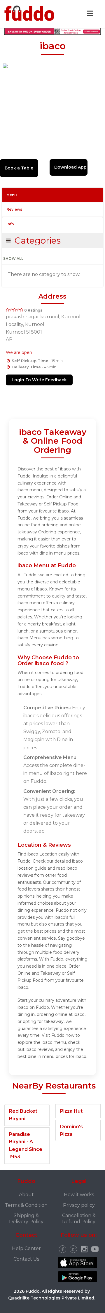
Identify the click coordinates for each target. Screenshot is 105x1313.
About (26, 1194)
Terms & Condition (26, 1205)
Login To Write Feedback (39, 379)
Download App (70, 167)
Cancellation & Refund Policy (79, 1218)
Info (10, 224)
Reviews (14, 209)
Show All (13, 258)
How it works (79, 1194)
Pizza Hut (71, 1111)
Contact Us (26, 1259)
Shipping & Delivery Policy (26, 1218)
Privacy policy (79, 1205)
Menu (11, 195)
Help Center (26, 1248)
